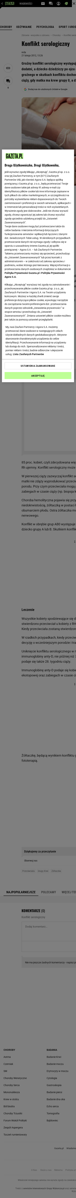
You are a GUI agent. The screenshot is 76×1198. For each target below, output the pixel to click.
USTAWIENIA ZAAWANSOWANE (38, 365)
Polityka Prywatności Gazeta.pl (22, 272)
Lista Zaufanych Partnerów (28, 354)
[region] (38, 265)
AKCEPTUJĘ (38, 375)
